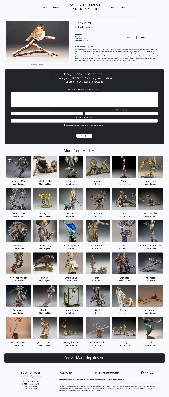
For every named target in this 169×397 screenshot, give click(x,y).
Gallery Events (92, 380)
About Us (82, 380)
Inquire (143, 37)
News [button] (123, 7)
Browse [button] (56, 7)
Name (47, 110)
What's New (102, 380)
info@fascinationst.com (89, 81)
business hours (105, 78)
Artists (66, 380)
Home (61, 380)
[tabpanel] (118, 55)
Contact (116, 380)
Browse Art (74, 380)
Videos (110, 380)
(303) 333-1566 (66, 372)
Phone (121, 110)
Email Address (84, 117)
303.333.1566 (80, 78)
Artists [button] (45, 7)
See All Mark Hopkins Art (84, 357)
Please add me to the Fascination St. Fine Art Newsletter (84, 125)
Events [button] (113, 7)
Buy (128, 37)
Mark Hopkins (85, 26)
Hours (122, 380)
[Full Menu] (84, 7)
